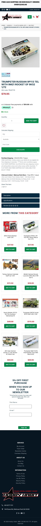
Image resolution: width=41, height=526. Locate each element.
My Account (20, 446)
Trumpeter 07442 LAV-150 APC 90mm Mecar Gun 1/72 (31, 237)
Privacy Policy (20, 476)
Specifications (8, 200)
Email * (12, 410)
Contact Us (20, 466)
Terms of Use (20, 473)
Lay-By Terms (20, 478)
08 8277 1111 (8, 505)
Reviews (6, 205)
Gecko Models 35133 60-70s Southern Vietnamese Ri (10, 314)
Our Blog (20, 463)
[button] (3, 125)
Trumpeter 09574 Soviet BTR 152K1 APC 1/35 (30, 313)
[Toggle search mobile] (33, 17)
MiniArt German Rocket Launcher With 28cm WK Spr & (30, 275)
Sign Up (24, 427)
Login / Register (35, 9)
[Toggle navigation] (30, 17)
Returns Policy (20, 480)
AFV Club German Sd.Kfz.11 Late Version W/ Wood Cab (10, 352)
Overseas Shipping (20, 453)
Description (7, 195)
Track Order (20, 448)
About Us (20, 461)
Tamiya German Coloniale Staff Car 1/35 (10, 275)
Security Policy (20, 483)
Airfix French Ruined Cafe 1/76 (10, 236)
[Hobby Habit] (12, 17)
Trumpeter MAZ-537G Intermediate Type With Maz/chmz (30, 352)
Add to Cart (31, 121)
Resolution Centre (20, 451)
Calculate (20, 149)
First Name (13, 402)
